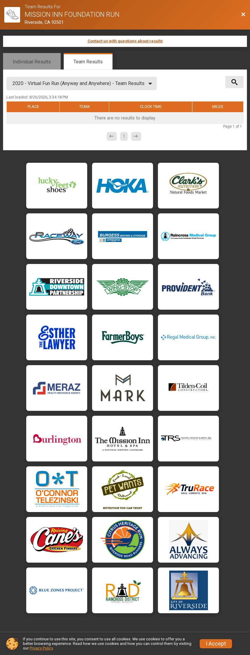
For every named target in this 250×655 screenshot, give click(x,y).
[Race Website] (14, 15)
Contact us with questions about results (125, 41)
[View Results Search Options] (234, 82)
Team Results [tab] (88, 62)
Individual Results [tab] (32, 62)
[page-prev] (112, 136)
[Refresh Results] (71, 97)
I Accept (216, 644)
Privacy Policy (41, 648)
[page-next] (136, 136)
